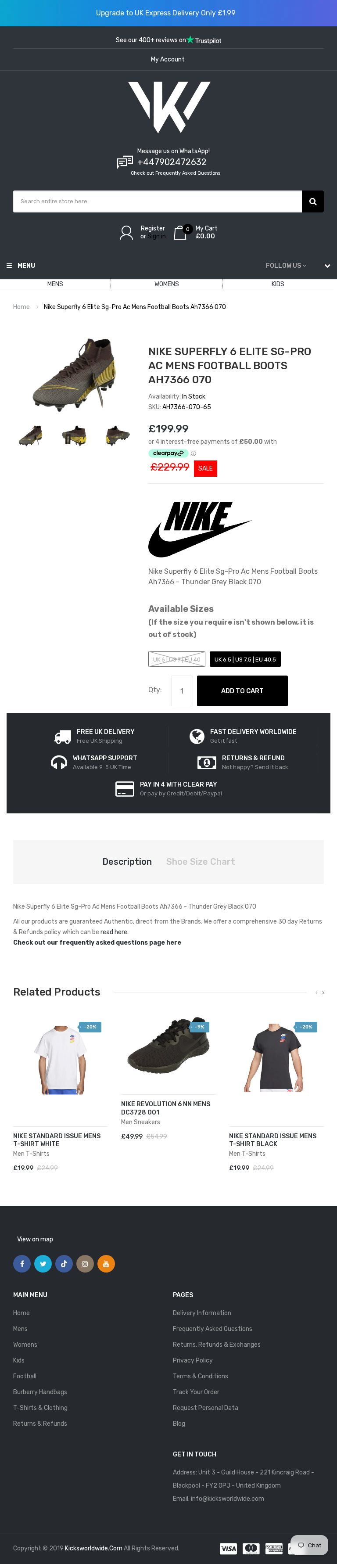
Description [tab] (127, 861)
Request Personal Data (205, 1408)
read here (113, 932)
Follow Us (283, 266)
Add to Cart (242, 691)
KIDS (278, 284)
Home (21, 307)
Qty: (155, 690)
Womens (25, 1344)
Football (24, 1376)
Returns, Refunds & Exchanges (217, 1344)
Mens (20, 1329)
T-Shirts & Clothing (40, 1408)
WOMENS (166, 284)
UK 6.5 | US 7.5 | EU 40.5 (245, 659)
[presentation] (316, 993)
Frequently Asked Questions (212, 1329)
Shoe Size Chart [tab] (200, 861)
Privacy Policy (193, 1360)
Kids (19, 1360)
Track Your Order (196, 1392)
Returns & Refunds (40, 1423)
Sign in (156, 236)
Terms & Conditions (200, 1376)
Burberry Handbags (40, 1392)
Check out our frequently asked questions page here (97, 942)
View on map (35, 1239)
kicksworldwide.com (93, 1548)
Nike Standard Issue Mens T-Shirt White (56, 1140)
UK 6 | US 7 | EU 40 (177, 659)
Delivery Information (202, 1313)
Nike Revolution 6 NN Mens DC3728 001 (165, 1108)
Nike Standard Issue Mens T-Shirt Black (272, 1140)
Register (153, 228)
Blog (179, 1423)
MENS (55, 284)
